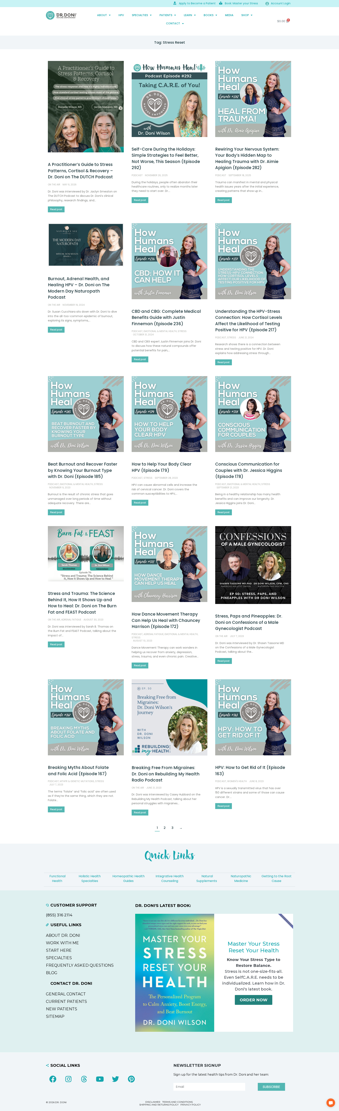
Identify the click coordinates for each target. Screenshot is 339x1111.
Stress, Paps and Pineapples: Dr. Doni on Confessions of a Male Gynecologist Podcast (248, 622)
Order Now (253, 1000)
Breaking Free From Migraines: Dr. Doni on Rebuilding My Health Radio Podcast (166, 774)
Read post (56, 209)
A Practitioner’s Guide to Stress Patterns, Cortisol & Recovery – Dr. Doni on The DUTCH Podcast (80, 171)
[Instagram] (68, 1079)
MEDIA (229, 15)
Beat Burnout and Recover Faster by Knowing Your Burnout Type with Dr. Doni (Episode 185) (82, 470)
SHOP (245, 15)
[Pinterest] (131, 1079)
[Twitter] (115, 1079)
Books (208, 15)
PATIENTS (165, 15)
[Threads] (84, 1079)
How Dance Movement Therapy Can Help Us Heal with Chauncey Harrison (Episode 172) (166, 620)
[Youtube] (100, 1079)
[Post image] (86, 106)
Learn (188, 15)
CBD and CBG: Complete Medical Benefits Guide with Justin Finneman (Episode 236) (166, 317)
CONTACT (173, 23)
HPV (121, 15)
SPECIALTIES (140, 15)
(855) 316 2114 (59, 915)
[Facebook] (53, 1079)
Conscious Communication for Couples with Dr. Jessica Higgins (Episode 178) (248, 470)
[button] (330, 1102)
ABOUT (102, 15)
